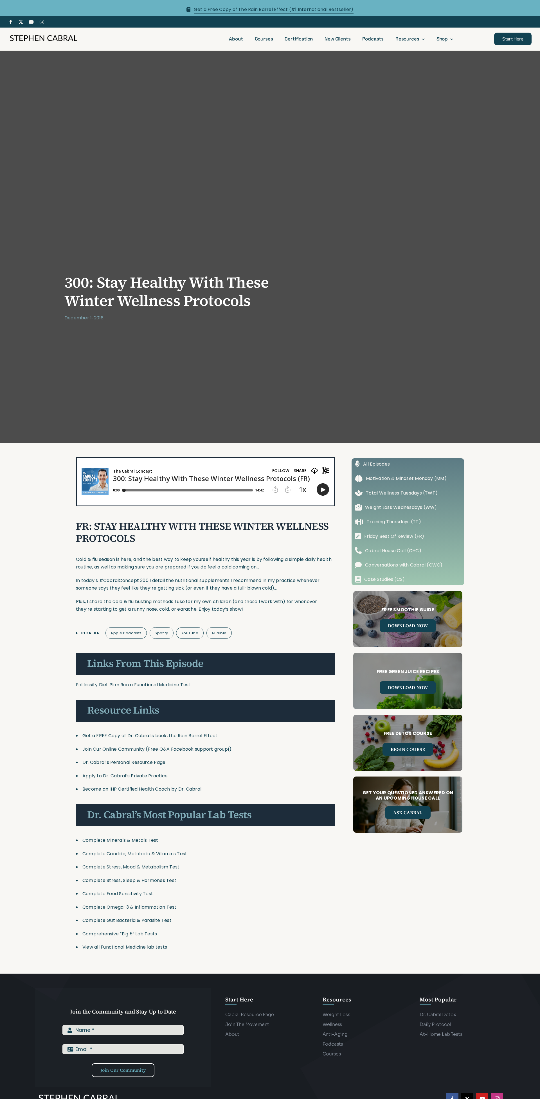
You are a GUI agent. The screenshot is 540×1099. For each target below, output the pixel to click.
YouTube (190, 633)
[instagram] (42, 22)
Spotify (161, 633)
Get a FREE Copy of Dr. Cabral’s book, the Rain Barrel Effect (149, 735)
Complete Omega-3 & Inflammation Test (129, 907)
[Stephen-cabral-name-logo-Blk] (43, 36)
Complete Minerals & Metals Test (120, 840)
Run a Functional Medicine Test (155, 684)
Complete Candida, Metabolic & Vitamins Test (134, 853)
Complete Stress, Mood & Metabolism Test (130, 867)
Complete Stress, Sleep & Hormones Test (129, 880)
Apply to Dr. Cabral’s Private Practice (125, 776)
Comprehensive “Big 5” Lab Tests (119, 934)
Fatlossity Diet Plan (97, 684)
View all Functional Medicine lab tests (124, 947)
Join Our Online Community (113, 749)
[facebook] (10, 22)
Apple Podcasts (126, 633)
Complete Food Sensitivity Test (117, 893)
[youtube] (31, 22)
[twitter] (21, 22)
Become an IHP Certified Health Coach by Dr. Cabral (141, 789)
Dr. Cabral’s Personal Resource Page (123, 762)
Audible (219, 633)
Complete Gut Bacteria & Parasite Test (127, 920)
